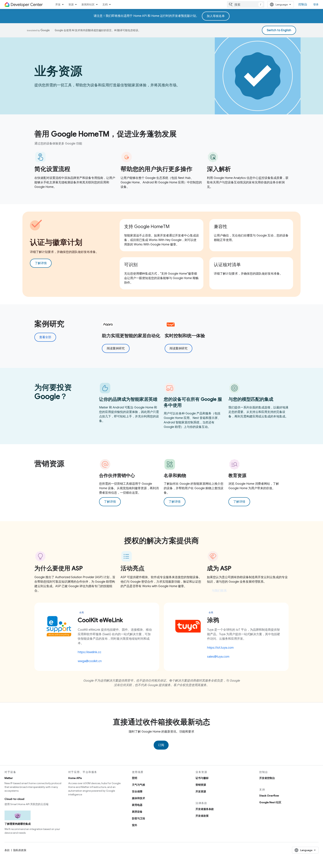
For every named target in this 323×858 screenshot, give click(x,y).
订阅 (161, 745)
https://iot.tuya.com (220, 648)
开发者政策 (202, 815)
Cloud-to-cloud (14, 799)
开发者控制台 (267, 778)
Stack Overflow (269, 795)
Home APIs (75, 778)
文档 (105, 4)
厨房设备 (137, 811)
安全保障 (137, 791)
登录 (316, 4)
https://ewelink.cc (89, 652)
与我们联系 (219, 591)
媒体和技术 (138, 798)
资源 (71, 4)
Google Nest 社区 (270, 802)
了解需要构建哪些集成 (17, 823)
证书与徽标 (202, 778)
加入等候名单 (216, 16)
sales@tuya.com (218, 657)
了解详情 (41, 263)
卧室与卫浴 (138, 818)
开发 (58, 4)
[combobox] (245, 4)
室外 (134, 825)
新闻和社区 (88, 4)
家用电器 (137, 805)
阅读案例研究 (116, 348)
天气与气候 (138, 784)
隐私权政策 (19, 850)
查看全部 (45, 337)
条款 (7, 850)
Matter (8, 778)
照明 (134, 778)
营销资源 (201, 784)
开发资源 (201, 791)
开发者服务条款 (205, 809)
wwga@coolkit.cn (90, 661)
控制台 (302, 4)
